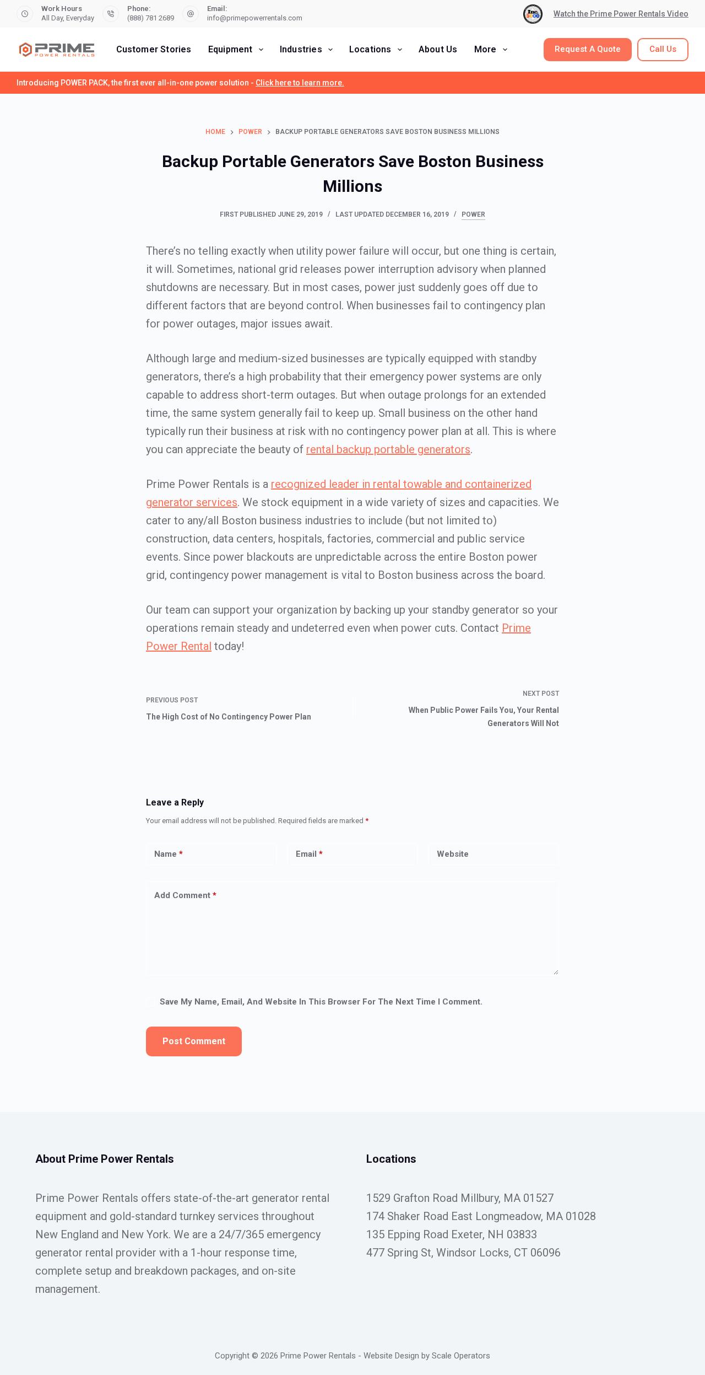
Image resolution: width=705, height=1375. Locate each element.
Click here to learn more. (300, 82)
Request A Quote (588, 49)
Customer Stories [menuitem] (154, 49)
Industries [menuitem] (301, 49)
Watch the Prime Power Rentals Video (621, 13)
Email (309, 854)
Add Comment (185, 895)
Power (473, 214)
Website (453, 854)
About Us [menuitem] (438, 49)
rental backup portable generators (388, 449)
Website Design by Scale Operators (427, 1356)
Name (168, 854)
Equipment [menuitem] (230, 49)
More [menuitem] (485, 49)
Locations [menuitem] (370, 49)
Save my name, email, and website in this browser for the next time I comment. (321, 1002)
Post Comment (193, 1041)
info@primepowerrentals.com (254, 18)
